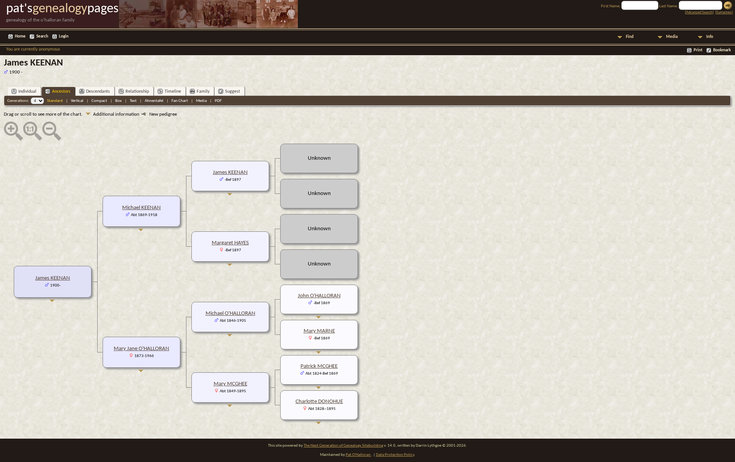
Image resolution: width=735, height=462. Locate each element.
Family (203, 91)
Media (672, 37)
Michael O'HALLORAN (230, 313)
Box (118, 101)
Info (709, 37)
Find (630, 37)
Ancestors (61, 91)
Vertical (77, 101)
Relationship (137, 91)
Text (133, 101)
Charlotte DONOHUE (319, 402)
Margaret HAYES (230, 243)
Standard (55, 101)
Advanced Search (699, 12)
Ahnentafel (154, 101)
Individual (27, 91)
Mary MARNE (319, 331)
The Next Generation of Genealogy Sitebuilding (343, 446)
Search (42, 36)
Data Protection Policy (395, 455)
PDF (218, 101)
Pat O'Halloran (358, 455)
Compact (99, 101)
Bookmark (722, 50)
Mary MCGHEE (230, 384)
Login (64, 36)
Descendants (98, 91)
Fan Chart (180, 101)
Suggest (232, 91)
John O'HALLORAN (319, 296)
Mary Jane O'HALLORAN (141, 349)
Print (698, 50)
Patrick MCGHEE (319, 366)
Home (20, 36)
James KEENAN (52, 278)
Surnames (724, 12)
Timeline (173, 91)
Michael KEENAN (141, 208)
